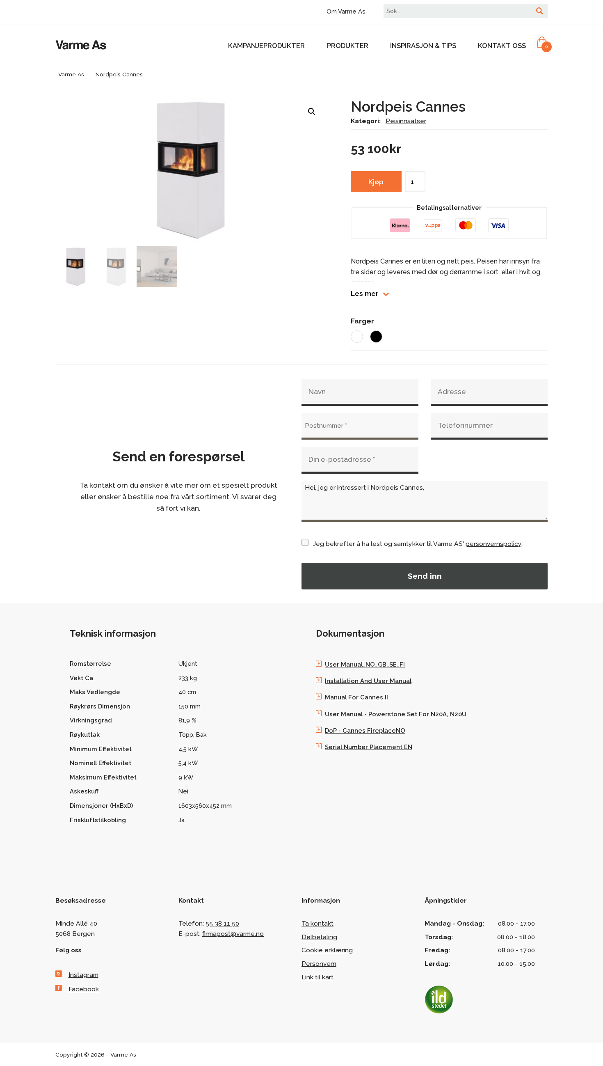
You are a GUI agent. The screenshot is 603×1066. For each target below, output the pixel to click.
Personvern (319, 963)
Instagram (83, 975)
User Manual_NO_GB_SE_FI (365, 664)
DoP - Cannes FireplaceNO (365, 730)
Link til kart (317, 977)
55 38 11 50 (222, 923)
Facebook (84, 989)
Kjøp (376, 182)
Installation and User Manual (368, 680)
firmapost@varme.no (233, 934)
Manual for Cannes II (356, 697)
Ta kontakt (317, 923)
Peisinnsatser (406, 121)
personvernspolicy (493, 544)
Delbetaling (319, 937)
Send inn (425, 575)
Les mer (365, 294)
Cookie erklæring (327, 950)
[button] (311, 111)
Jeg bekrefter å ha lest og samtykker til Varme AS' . (418, 544)
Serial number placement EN (368, 746)
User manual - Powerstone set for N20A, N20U (395, 714)
